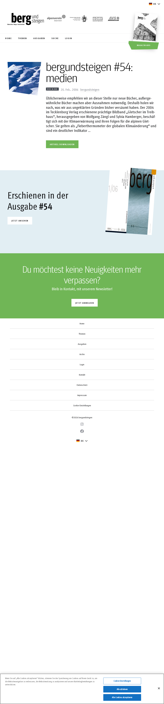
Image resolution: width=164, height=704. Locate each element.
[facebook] (82, 431)
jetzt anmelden (84, 302)
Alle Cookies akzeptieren (122, 697)
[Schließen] (158, 688)
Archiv (82, 354)
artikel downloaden (62, 144)
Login (82, 364)
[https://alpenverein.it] (113, 19)
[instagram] (82, 424)
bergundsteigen (89, 89)
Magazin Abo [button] (144, 45)
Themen (82, 333)
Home (82, 323)
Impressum (82, 395)
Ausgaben (82, 344)
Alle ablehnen (122, 689)
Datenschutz (82, 385)
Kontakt (82, 374)
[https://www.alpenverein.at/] (56, 19)
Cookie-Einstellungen (82, 405)
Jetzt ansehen (19, 220)
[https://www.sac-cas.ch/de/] (78, 19)
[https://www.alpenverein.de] (97, 19)
